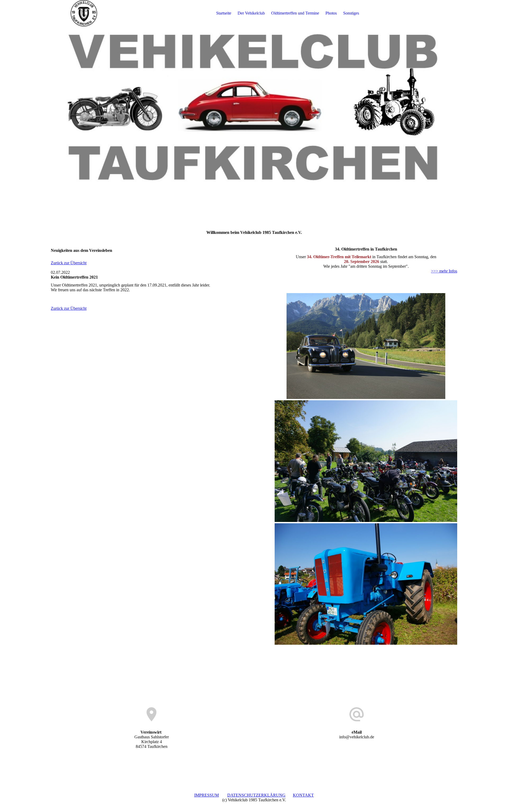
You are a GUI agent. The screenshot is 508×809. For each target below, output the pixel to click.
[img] (84, 13)
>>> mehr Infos (444, 271)
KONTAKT (303, 795)
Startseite (223, 13)
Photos (331, 13)
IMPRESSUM (206, 795)
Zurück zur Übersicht (69, 263)
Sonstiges (351, 13)
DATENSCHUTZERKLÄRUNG (256, 795)
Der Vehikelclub (251, 13)
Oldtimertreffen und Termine (295, 13)
